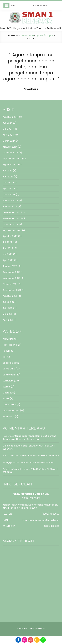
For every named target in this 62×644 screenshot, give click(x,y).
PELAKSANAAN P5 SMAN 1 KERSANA (29, 447)
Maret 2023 (9, 194)
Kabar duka (9, 362)
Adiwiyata (8, 338)
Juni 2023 (8, 176)
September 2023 (12, 158)
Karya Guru (9, 368)
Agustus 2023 (10, 164)
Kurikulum (8, 380)
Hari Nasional (10, 344)
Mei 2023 (8, 182)
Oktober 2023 (10, 152)
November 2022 (12, 218)
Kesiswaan (9, 374)
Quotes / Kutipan (45, 35)
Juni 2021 (7, 308)
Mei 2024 (8, 128)
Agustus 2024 (10, 117)
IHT (4, 356)
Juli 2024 (7, 122)
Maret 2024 (9, 140)
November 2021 (11, 278)
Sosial (6, 398)
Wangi (6, 462)
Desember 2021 (11, 272)
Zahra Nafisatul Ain (13, 469)
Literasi (6, 386)
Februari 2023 (10, 200)
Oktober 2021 (10, 284)
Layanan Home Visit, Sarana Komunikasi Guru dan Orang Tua (29, 437)
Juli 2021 (7, 302)
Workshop (8, 416)
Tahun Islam (9, 404)
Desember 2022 (12, 212)
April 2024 (8, 134)
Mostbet (7, 392)
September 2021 (12, 290)
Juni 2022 (8, 248)
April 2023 (8, 188)
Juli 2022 (7, 242)
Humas (7, 350)
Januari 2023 (10, 206)
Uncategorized (11, 410)
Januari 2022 (10, 266)
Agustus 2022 (10, 236)
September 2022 (12, 230)
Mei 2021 (7, 314)
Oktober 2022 (10, 224)
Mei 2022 (8, 254)
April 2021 (8, 320)
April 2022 (8, 260)
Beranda (29, 35)
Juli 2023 (7, 170)
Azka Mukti (8, 455)
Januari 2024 (10, 146)
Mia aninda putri (11, 445)
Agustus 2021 (10, 296)
